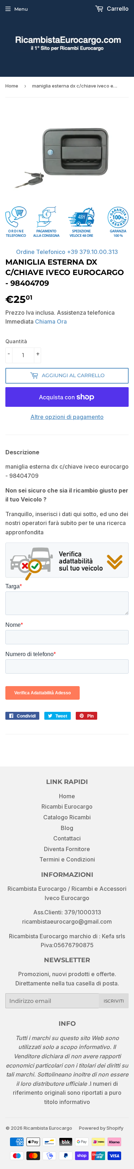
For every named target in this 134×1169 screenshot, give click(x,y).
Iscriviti (114, 1001)
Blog (67, 827)
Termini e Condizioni (67, 859)
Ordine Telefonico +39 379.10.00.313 (67, 251)
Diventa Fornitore (67, 849)
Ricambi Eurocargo (67, 806)
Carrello (117, 8)
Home (11, 86)
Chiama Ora (51, 321)
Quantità (16, 341)
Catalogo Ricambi (67, 817)
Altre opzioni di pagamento (67, 416)
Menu (21, 9)
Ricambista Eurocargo (48, 1128)
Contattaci (67, 838)
